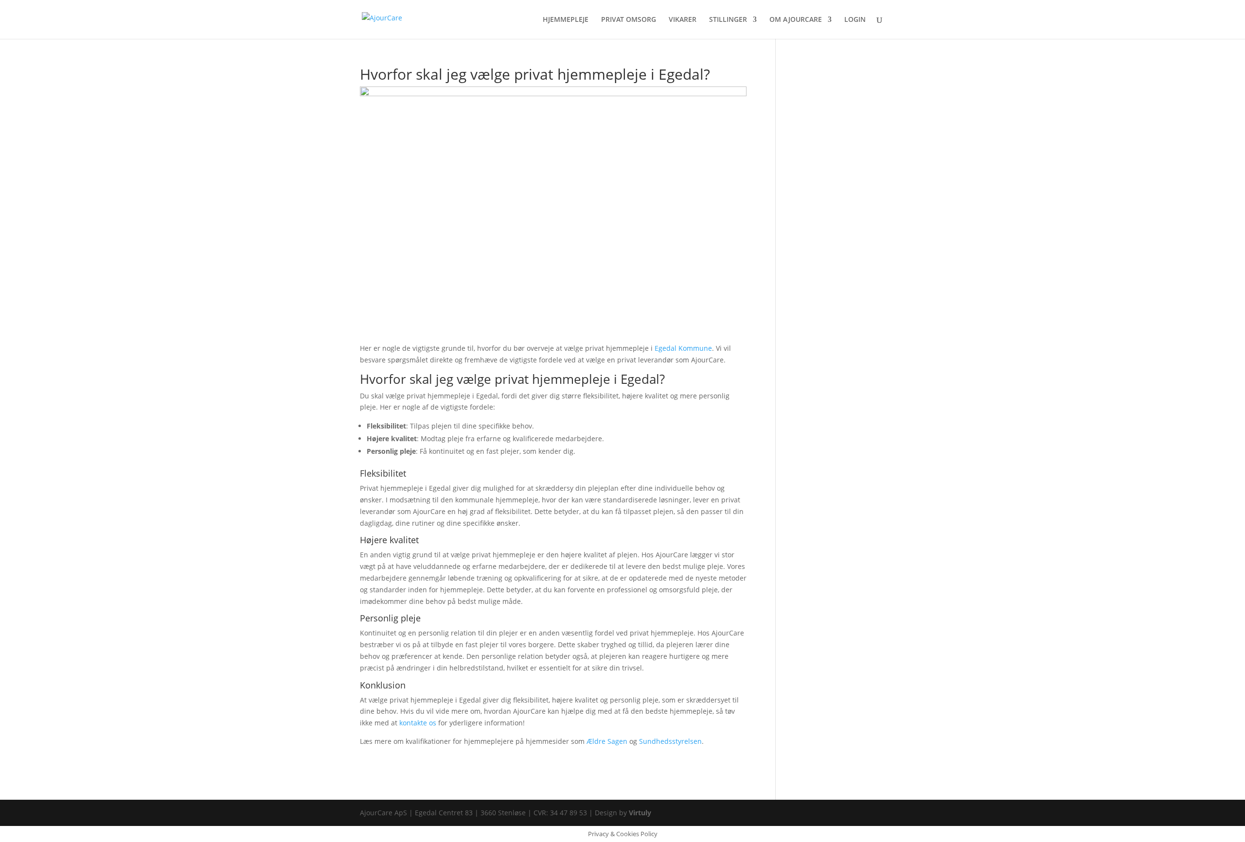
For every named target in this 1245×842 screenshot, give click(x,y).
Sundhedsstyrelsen (670, 741)
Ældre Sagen (607, 741)
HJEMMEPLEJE (565, 20)
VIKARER (682, 20)
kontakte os (417, 722)
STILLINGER (728, 20)
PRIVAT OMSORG (628, 20)
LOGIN (855, 20)
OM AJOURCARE (795, 20)
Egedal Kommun (681, 348)
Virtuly (640, 812)
